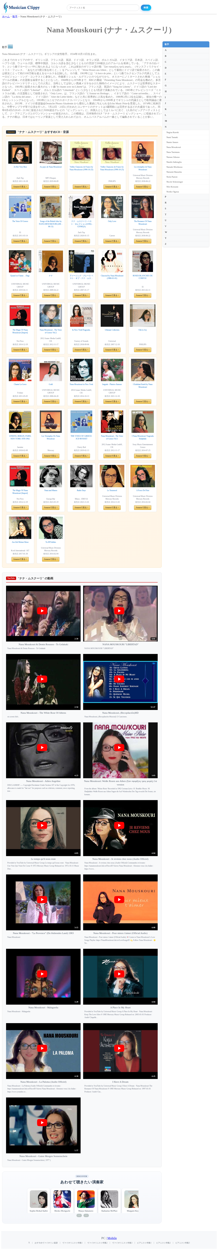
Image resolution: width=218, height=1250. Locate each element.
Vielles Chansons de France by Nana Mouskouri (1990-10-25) (81, 168)
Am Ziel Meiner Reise (20, 542)
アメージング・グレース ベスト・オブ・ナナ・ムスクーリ (81, 277)
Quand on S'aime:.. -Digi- (20, 276)
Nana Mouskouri (173, 147)
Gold (51, 384)
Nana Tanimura (173, 152)
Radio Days (81, 490)
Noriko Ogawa (172, 191)
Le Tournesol (112, 490)
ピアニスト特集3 (182, 1243)
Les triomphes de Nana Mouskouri (142, 168)
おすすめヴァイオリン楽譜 (46, 1243)
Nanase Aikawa (173, 157)
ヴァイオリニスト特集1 (72, 1243)
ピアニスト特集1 (144, 1243)
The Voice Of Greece (20, 221)
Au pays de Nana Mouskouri (51, 167)
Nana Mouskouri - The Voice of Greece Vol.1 (112, 437)
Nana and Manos (50, 490)
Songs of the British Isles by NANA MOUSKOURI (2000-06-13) (51, 224)
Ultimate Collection (112, 330)
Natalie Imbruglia (174, 162)
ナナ (51, 276)
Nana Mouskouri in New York (81, 384)
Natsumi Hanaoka (174, 172)
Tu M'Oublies (50, 542)
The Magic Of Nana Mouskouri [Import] (20, 331)
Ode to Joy (143, 330)
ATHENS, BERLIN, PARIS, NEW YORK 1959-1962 (20, 437)
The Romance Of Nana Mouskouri (142, 222)
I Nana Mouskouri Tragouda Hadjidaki (143, 437)
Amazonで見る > (20, 187)
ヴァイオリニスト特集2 (97, 1243)
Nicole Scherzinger (174, 182)
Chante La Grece (20, 384)
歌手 (167, 44)
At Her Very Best (20, 167)
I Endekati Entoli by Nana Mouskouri (142, 385)
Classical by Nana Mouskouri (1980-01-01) (112, 277)
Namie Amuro (172, 142)
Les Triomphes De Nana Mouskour (50, 437)
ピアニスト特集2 (163, 1243)
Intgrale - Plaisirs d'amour (112, 384)
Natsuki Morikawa (174, 167)
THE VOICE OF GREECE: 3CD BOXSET (81, 437)
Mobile (112, 1238)
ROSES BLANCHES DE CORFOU (143, 277)
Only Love (112, 221)
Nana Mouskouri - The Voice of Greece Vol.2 (51, 331)
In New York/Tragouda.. (81, 330)
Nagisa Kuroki (172, 132)
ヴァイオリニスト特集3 (122, 1243)
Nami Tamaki (172, 137)
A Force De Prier (142, 490)
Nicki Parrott (171, 177)
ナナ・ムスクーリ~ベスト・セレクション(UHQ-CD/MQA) (81, 224)
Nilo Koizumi (172, 187)
